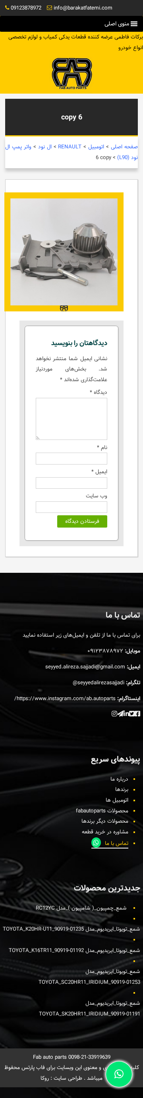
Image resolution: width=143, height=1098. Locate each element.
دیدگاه (98, 392)
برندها (121, 789)
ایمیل (99, 471)
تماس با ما (116, 843)
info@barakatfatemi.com (83, 8)
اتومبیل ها (117, 800)
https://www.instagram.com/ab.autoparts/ (65, 698)
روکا (45, 1078)
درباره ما (119, 779)
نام (102, 447)
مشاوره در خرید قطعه (105, 831)
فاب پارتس (32, 1067)
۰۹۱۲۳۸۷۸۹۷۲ (105, 651)
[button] (116, 24)
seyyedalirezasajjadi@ (98, 682)
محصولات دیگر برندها (104, 821)
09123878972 (26, 8)
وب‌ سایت (96, 495)
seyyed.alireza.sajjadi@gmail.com (85, 666)
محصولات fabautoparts (102, 810)
